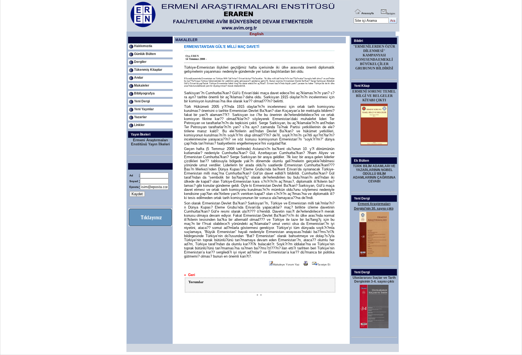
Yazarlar (140, 117)
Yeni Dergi (142, 101)
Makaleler (141, 85)
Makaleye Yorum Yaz (286, 264)
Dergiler (140, 62)
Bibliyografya (144, 93)
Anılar (138, 77)
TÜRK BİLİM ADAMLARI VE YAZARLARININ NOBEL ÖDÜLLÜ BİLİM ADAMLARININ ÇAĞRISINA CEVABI (374, 173)
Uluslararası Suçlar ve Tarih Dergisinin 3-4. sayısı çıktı (374, 279)
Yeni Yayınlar (144, 109)
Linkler (139, 125)
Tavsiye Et (323, 264)
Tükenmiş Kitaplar (148, 70)
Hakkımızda (143, 46)
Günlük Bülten (145, 54)
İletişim (391, 13)
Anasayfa (367, 13)
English (257, 34)
